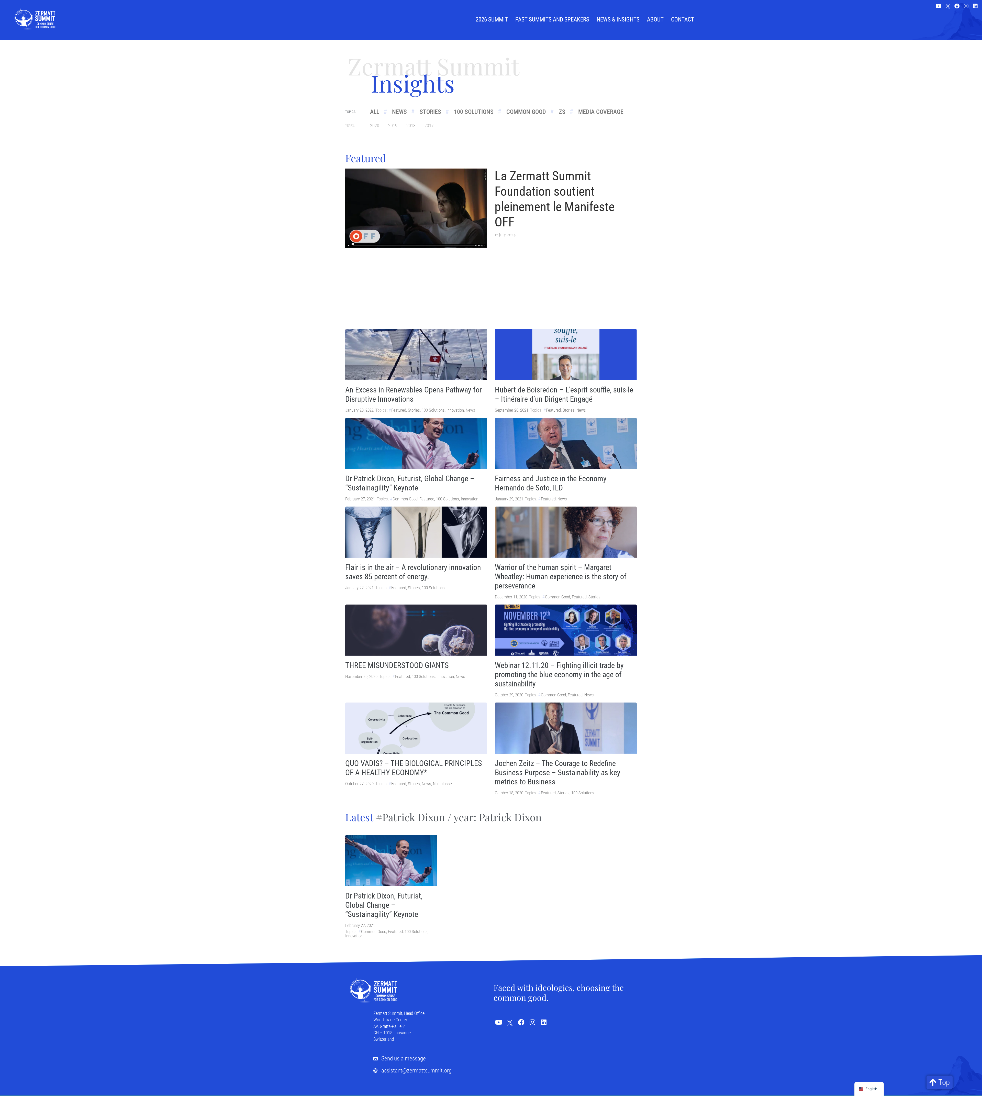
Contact (682, 19)
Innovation (455, 410)
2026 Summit (492, 19)
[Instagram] (966, 6)
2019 (392, 125)
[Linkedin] (975, 6)
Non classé (442, 783)
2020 (374, 125)
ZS (562, 111)
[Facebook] (957, 6)
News (399, 111)
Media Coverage (600, 111)
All (374, 111)
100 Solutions (474, 111)
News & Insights (618, 19)
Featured (398, 410)
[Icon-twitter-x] (948, 7)
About (655, 19)
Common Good (526, 111)
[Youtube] (938, 6)
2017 (429, 125)
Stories (430, 111)
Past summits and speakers (552, 19)
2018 (411, 125)
